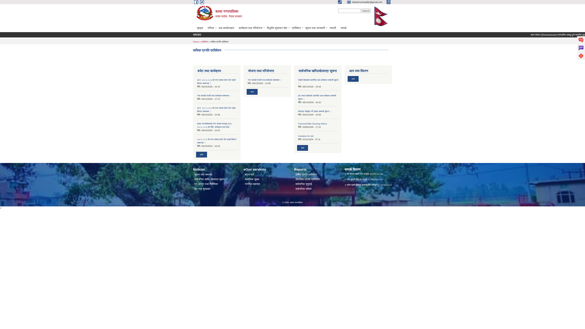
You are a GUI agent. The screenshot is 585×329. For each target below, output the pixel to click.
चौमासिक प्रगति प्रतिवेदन (307, 179)
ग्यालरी (333, 28)
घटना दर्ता (249, 174)
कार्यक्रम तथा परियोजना (250, 28)
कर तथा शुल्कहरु (202, 188)
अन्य (201, 154)
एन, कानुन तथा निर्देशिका (206, 184)
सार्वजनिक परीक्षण (303, 188)
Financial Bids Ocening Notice (312, 123)
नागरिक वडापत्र (252, 184)
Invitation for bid (306, 136)
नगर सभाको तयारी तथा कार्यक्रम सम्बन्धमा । (214, 95)
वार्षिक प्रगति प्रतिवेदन (306, 174)
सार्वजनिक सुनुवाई (303, 184)
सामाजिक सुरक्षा (252, 179)
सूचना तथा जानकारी (315, 28)
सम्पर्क (344, 28)
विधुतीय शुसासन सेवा (277, 28)
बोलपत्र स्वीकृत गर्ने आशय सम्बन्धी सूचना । (314, 111)
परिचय (211, 28)
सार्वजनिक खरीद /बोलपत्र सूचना (209, 179)
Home (196, 42)
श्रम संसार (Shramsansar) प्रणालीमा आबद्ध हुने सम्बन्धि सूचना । (549, 35)
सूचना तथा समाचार (203, 174)
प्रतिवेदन (296, 28)
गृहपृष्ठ (200, 28)
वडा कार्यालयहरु (226, 28)
